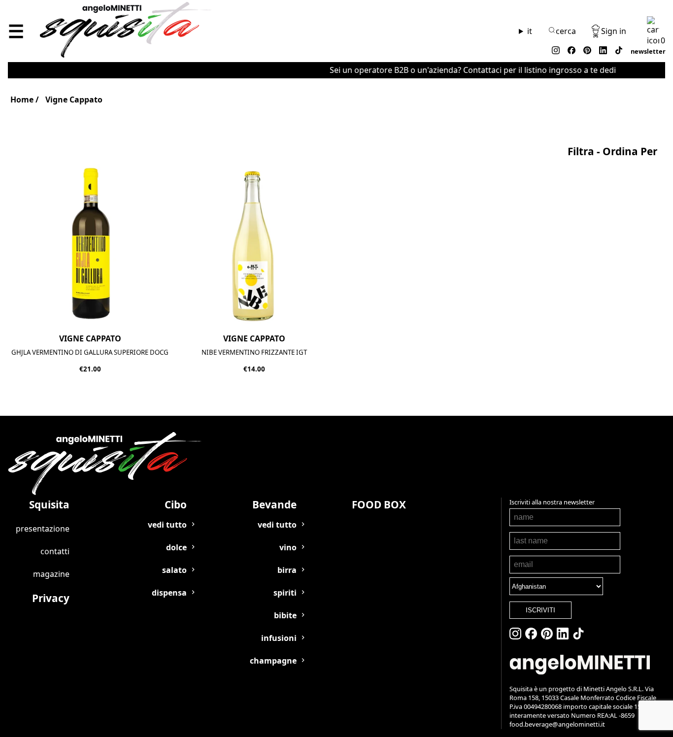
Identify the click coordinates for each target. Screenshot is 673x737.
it (529, 31)
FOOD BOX (379, 504)
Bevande (274, 504)
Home (22, 99)
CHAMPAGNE (273, 660)
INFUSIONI (279, 638)
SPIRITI (285, 592)
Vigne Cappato (73, 99)
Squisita (49, 504)
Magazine (51, 574)
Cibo (176, 504)
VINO (288, 547)
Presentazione (42, 528)
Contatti (54, 551)
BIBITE (285, 615)
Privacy (50, 598)
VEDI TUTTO (167, 524)
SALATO (174, 570)
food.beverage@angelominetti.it (557, 724)
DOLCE (176, 547)
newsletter (648, 51)
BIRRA (287, 570)
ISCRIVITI (540, 610)
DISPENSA (169, 592)
